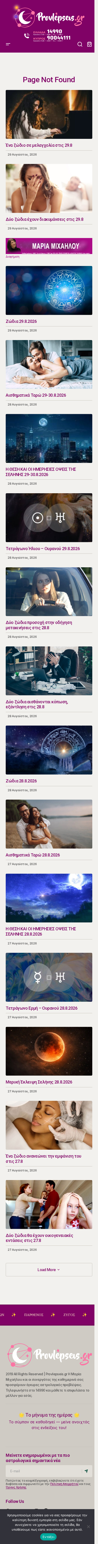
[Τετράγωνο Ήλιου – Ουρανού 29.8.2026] (49, 517)
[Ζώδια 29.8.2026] (49, 290)
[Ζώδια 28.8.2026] (49, 750)
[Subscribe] (87, 1471)
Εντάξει (48, 1537)
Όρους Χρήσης (16, 1487)
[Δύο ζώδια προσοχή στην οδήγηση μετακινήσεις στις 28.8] (49, 591)
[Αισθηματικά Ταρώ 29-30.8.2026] (49, 364)
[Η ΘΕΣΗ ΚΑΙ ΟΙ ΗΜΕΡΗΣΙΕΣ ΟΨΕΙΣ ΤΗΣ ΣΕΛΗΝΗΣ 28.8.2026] (49, 898)
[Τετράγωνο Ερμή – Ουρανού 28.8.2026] (49, 977)
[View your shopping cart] (89, 44)
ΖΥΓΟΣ (41, 1315)
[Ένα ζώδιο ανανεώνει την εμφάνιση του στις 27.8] (49, 1125)
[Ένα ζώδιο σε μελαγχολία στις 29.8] (49, 114)
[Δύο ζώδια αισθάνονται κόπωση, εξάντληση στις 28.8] (49, 670)
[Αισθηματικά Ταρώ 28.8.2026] (49, 824)
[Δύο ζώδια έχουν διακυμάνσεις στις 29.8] (49, 188)
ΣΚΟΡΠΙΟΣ (75, 1315)
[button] (8, 15)
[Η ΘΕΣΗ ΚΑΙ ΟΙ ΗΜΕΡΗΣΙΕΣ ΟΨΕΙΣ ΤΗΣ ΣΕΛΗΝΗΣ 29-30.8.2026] (49, 438)
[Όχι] (88, 1526)
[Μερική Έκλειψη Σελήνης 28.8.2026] (49, 1051)
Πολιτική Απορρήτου (64, 1484)
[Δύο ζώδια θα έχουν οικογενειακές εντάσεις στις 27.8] (49, 1204)
